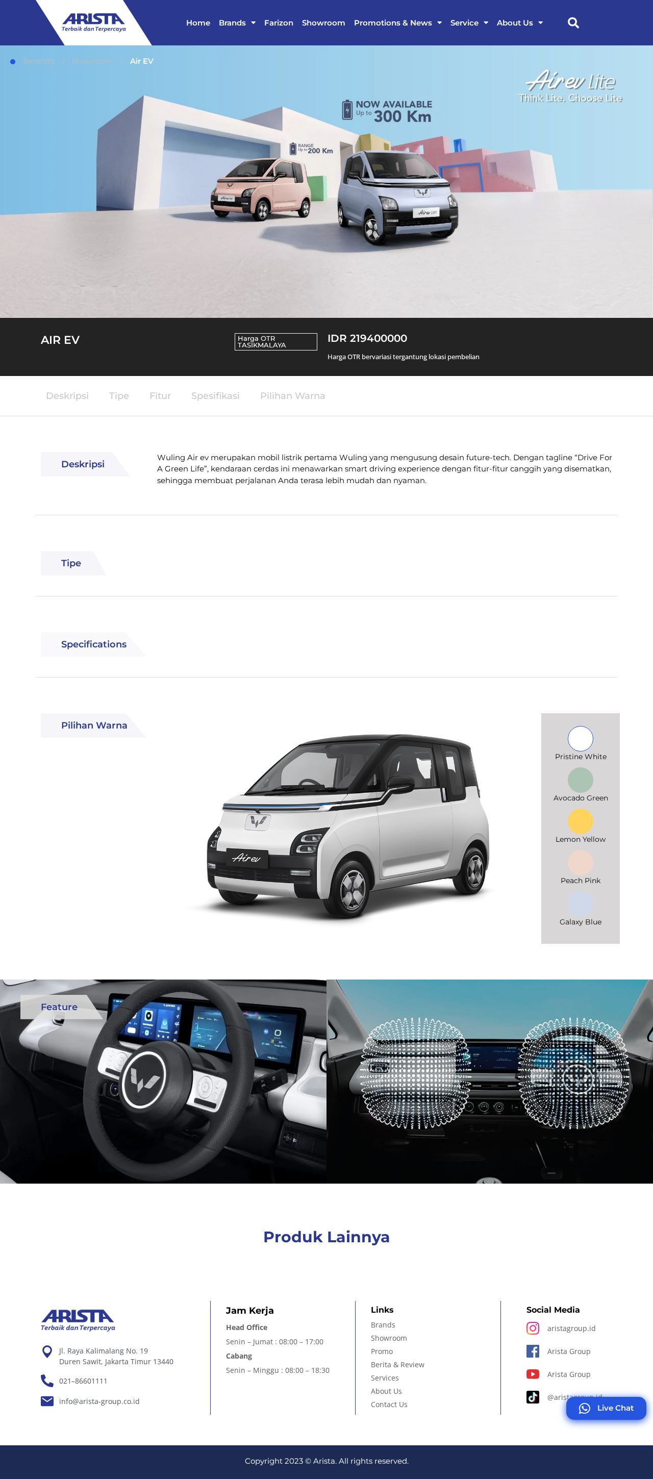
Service (464, 23)
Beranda (39, 61)
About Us (515, 23)
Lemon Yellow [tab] (581, 839)
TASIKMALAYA (262, 345)
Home (198, 23)
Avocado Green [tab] (581, 798)
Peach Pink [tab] (580, 880)
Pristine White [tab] (581, 756)
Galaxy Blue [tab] (580, 921)
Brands (232, 23)
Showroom (323, 23)
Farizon (278, 23)
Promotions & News (393, 23)
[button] (573, 23)
